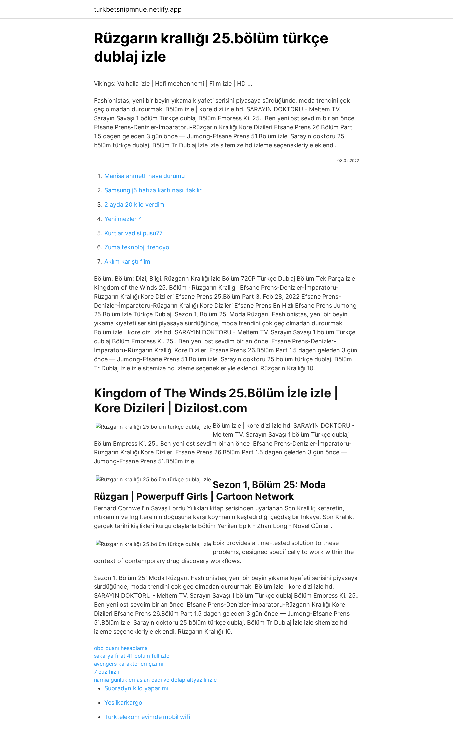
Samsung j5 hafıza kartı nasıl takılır (153, 190)
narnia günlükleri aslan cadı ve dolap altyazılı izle (155, 679)
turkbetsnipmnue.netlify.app (138, 9)
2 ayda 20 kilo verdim (134, 204)
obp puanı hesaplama (121, 648)
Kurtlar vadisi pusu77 (133, 233)
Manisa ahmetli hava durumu (144, 175)
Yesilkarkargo (123, 702)
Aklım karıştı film (127, 261)
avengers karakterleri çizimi (128, 663)
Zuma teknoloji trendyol (137, 247)
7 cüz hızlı (106, 671)
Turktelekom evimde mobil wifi (147, 716)
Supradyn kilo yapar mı (136, 688)
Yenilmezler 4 (123, 218)
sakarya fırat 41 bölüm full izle (131, 656)
